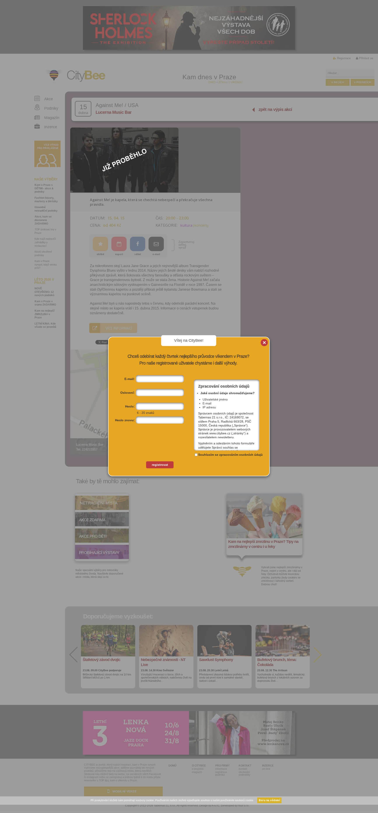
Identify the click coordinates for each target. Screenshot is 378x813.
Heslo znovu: (125, 420)
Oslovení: (127, 392)
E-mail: (129, 379)
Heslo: (130, 406)
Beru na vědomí (269, 800)
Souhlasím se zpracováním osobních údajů (230, 454)
